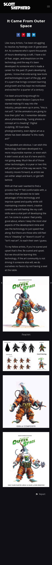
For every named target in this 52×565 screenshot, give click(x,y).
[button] (40, 494)
